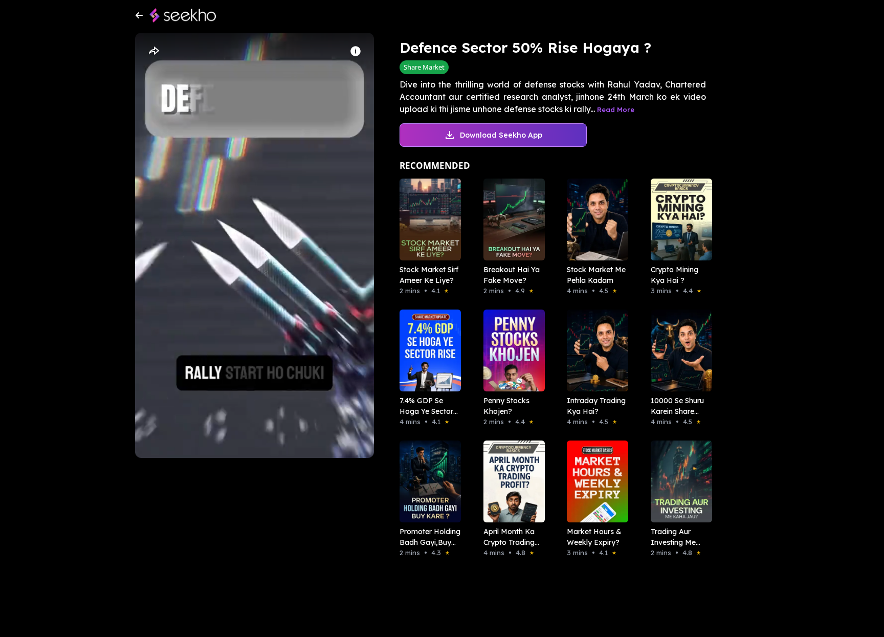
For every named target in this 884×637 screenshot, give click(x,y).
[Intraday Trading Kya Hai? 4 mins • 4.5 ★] (594, 350)
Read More (615, 109)
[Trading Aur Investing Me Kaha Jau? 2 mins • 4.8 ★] (678, 481)
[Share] (153, 51)
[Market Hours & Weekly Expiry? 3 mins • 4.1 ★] (594, 481)
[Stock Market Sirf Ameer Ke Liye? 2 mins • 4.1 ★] (427, 219)
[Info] (355, 51)
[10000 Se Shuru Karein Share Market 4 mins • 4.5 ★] (678, 350)
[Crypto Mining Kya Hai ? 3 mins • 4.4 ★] (678, 219)
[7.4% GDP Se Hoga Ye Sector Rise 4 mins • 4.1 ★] (427, 350)
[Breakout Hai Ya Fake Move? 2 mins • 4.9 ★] (511, 219)
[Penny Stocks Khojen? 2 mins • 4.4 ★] (511, 350)
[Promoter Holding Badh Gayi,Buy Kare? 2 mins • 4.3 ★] (427, 481)
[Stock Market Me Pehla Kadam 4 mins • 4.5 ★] (594, 219)
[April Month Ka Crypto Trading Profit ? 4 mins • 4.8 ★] (511, 481)
